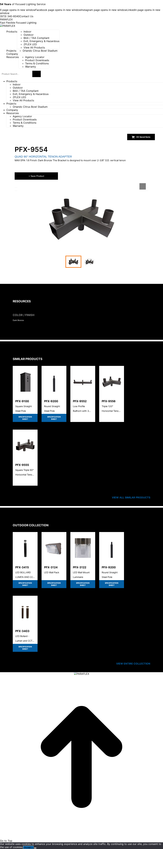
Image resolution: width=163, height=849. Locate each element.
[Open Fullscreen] (142, 186)
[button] (81, 219)
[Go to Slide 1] (73, 262)
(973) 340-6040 (10, 16)
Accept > (28, 847)
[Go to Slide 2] (90, 262)
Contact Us (26, 16)
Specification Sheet (25, 418)
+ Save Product (36, 176)
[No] (35, 848)
